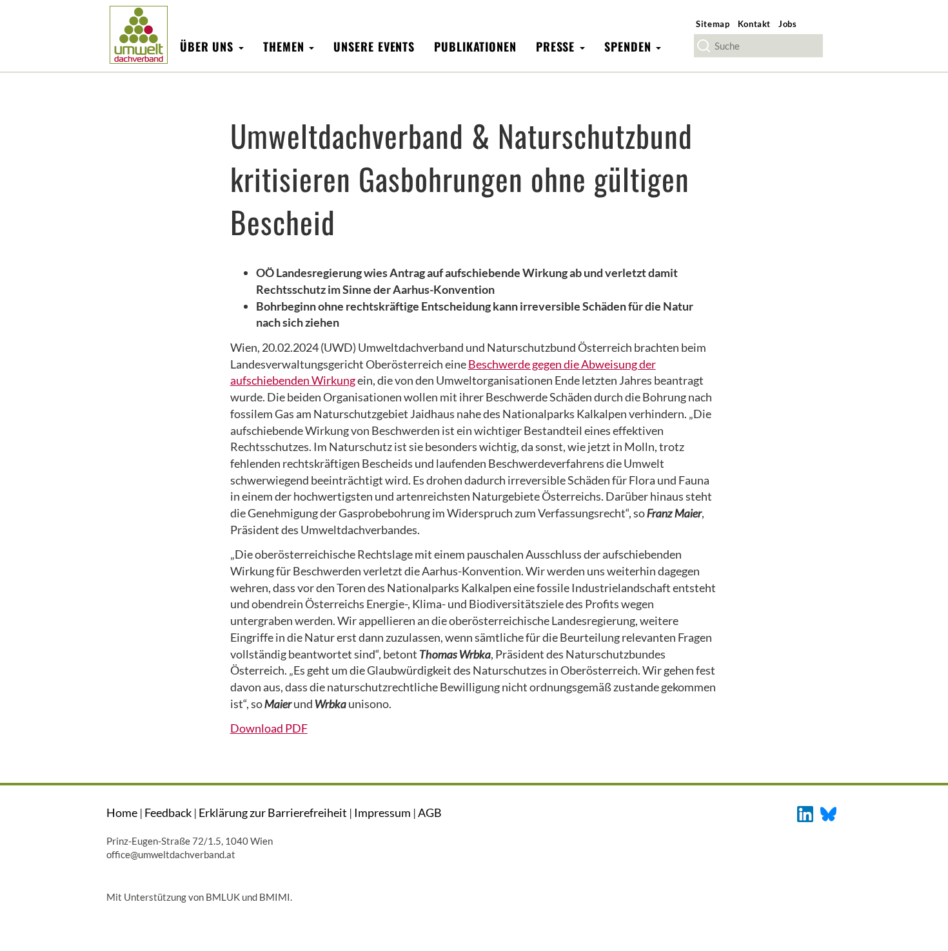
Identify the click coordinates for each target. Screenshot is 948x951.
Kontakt (754, 24)
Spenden (629, 46)
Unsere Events (374, 46)
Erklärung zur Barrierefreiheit (273, 812)
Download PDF (269, 728)
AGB (430, 812)
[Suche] (703, 45)
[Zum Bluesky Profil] (828, 813)
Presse (557, 46)
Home (121, 812)
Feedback (168, 812)
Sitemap (713, 24)
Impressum (382, 812)
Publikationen (475, 46)
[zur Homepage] (138, 34)
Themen (285, 46)
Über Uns (208, 46)
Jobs (787, 24)
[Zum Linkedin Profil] (805, 813)
